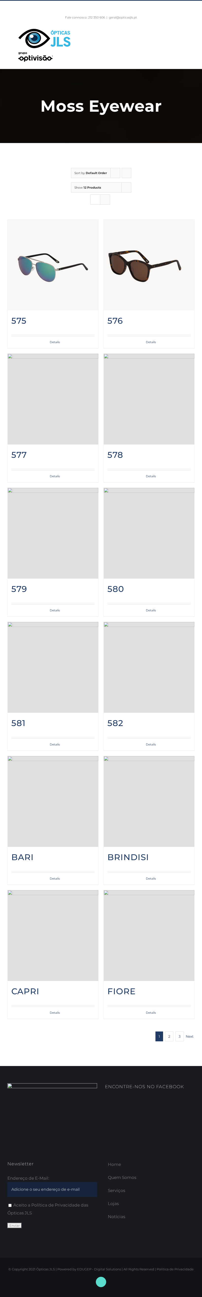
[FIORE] (149, 935)
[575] (53, 265)
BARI (22, 857)
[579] (53, 533)
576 (115, 321)
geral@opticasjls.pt (123, 17)
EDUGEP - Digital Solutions (99, 1269)
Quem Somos (122, 1177)
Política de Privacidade (175, 1269)
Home (114, 1164)
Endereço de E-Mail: (28, 1178)
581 (18, 723)
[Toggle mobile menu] (193, 33)
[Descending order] (126, 173)
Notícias (116, 1216)
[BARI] (53, 801)
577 (19, 455)
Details (55, 342)
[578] (149, 399)
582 (115, 723)
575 (19, 321)
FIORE (121, 991)
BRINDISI (128, 857)
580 (115, 589)
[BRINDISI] (149, 801)
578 (115, 455)
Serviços (116, 1190)
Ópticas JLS (45, 1269)
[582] (149, 667)
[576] (149, 265)
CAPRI (25, 991)
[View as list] (105, 199)
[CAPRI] (53, 935)
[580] (149, 533)
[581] (53, 667)
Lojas (113, 1203)
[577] (53, 399)
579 (19, 589)
